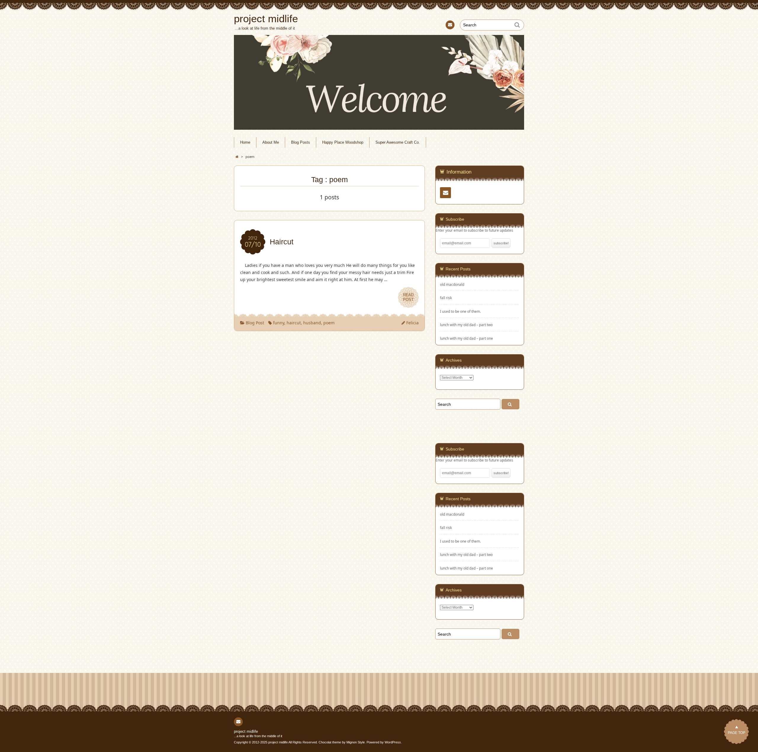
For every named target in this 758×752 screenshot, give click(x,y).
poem (329, 323)
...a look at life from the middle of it (258, 736)
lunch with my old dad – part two (466, 325)
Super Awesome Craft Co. (397, 142)
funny (278, 323)
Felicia (412, 323)
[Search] (510, 404)
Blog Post (255, 323)
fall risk (446, 298)
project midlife (246, 731)
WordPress (393, 742)
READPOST (408, 297)
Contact (450, 24)
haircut (294, 323)
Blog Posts (300, 142)
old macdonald (452, 284)
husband (312, 323)
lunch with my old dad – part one (466, 338)
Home (245, 142)
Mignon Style (355, 742)
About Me (270, 142)
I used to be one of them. (460, 311)
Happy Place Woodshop (342, 142)
